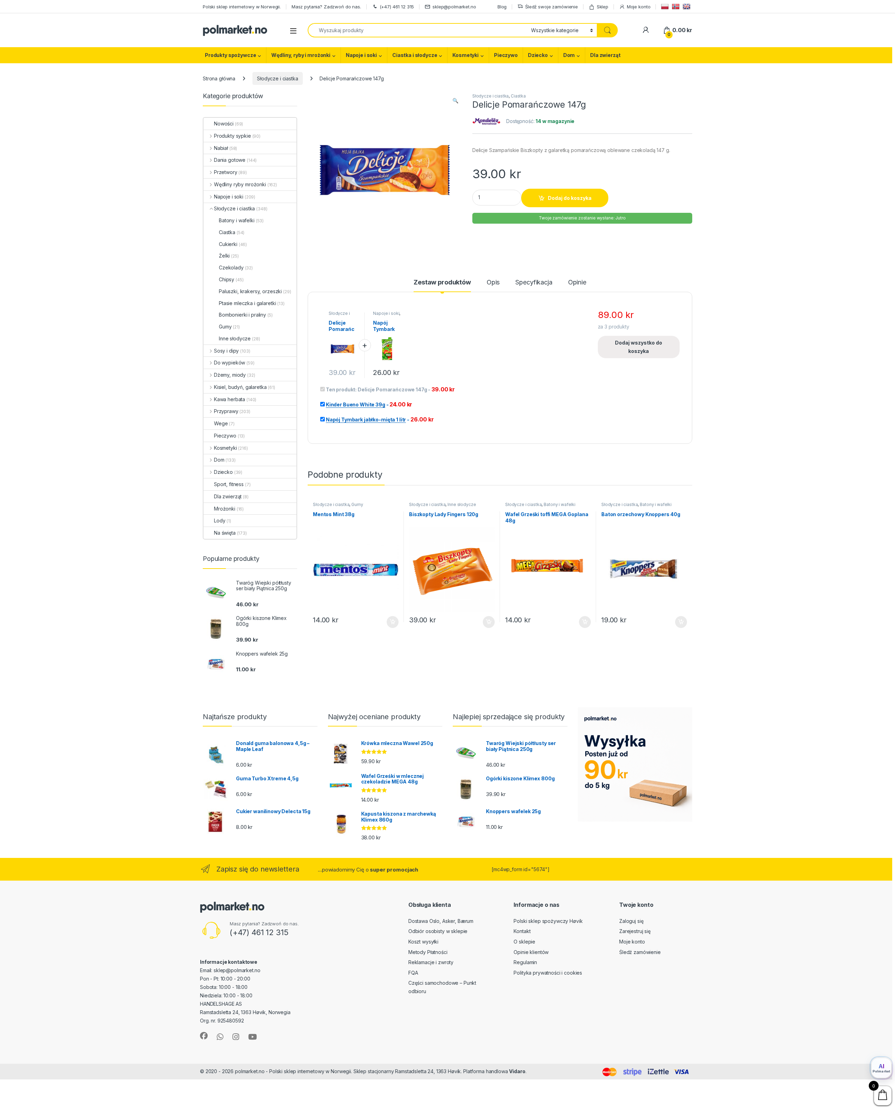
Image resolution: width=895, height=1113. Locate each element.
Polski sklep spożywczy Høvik (548, 921)
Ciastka (518, 96)
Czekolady (231, 267)
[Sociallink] (204, 1036)
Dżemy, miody (230, 375)
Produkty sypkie (232, 136)
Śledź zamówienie (640, 952)
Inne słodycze (462, 504)
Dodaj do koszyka (570, 198)
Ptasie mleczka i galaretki (247, 303)
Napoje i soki (361, 55)
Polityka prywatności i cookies (548, 973)
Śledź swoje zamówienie (551, 6)
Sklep (602, 6)
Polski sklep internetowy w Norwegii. (242, 6)
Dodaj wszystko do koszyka (638, 347)
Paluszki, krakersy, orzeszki (250, 291)
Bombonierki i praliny (242, 315)
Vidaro (517, 1071)
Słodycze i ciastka (277, 78)
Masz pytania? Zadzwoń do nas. (326, 6)
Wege (221, 423)
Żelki (224, 256)
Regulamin (525, 962)
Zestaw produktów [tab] (442, 282)
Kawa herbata (229, 399)
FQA (413, 973)
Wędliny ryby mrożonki (240, 184)
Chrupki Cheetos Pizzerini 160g (55, 1098)
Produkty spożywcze (230, 55)
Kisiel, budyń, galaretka (240, 387)
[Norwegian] (676, 6)
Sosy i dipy (226, 351)
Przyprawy (226, 411)
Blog (502, 6)
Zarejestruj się (635, 931)
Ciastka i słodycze (414, 55)
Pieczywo (506, 55)
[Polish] (666, 6)
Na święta (225, 533)
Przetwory (225, 172)
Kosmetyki (465, 55)
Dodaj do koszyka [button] (389, 622)
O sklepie (524, 942)
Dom (569, 55)
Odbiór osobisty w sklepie (438, 931)
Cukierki (228, 244)
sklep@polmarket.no (454, 6)
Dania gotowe (229, 160)
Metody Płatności (428, 952)
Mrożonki (224, 509)
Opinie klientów (531, 952)
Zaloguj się (631, 921)
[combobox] (417, 30)
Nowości (224, 124)
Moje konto (638, 6)
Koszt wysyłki (423, 942)
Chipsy (226, 279)
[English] (687, 6)
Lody (219, 520)
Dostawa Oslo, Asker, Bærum (440, 921)
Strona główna (219, 78)
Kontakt (522, 931)
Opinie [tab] (577, 282)
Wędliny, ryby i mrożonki (300, 55)
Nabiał (221, 148)
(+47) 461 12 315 (397, 6)
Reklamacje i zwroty (430, 962)
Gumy (357, 504)
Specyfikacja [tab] (533, 282)
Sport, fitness (229, 484)
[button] (455, 100)
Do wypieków (229, 363)
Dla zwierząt (605, 55)
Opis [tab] (493, 282)
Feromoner (541, 1071)
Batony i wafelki (559, 504)
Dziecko (538, 55)
